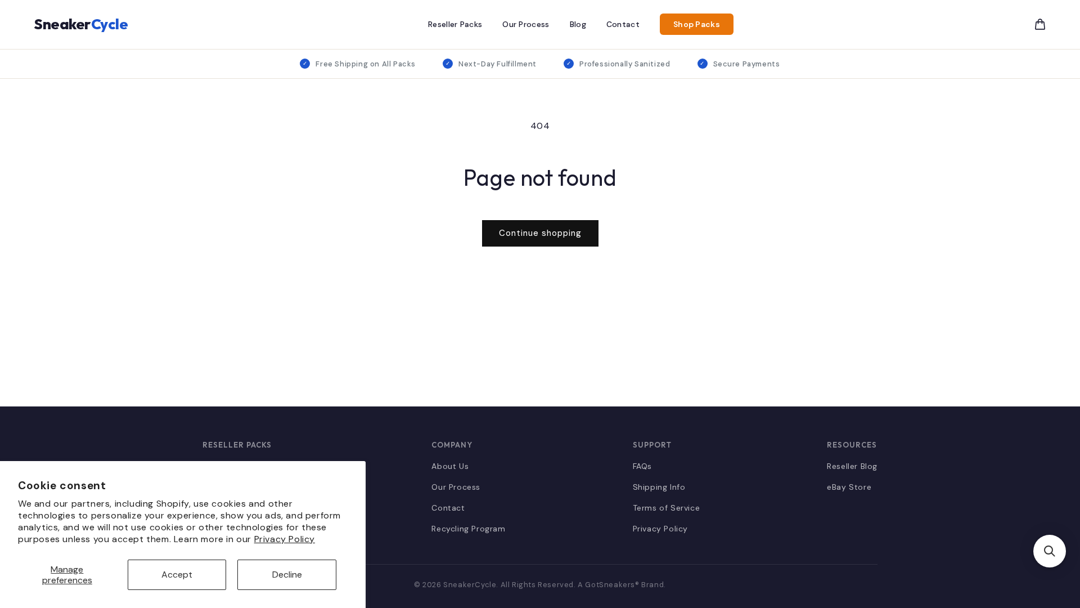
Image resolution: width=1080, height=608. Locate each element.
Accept (176, 574)
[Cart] (1040, 24)
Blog (578, 24)
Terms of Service (666, 508)
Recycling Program (468, 529)
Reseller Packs (455, 24)
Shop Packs (696, 24)
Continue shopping (540, 233)
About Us (450, 466)
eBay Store (849, 487)
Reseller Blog (852, 466)
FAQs (642, 466)
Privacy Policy (284, 539)
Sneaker (81, 24)
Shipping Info (659, 487)
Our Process (525, 24)
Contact (623, 24)
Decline (287, 574)
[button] (1049, 551)
